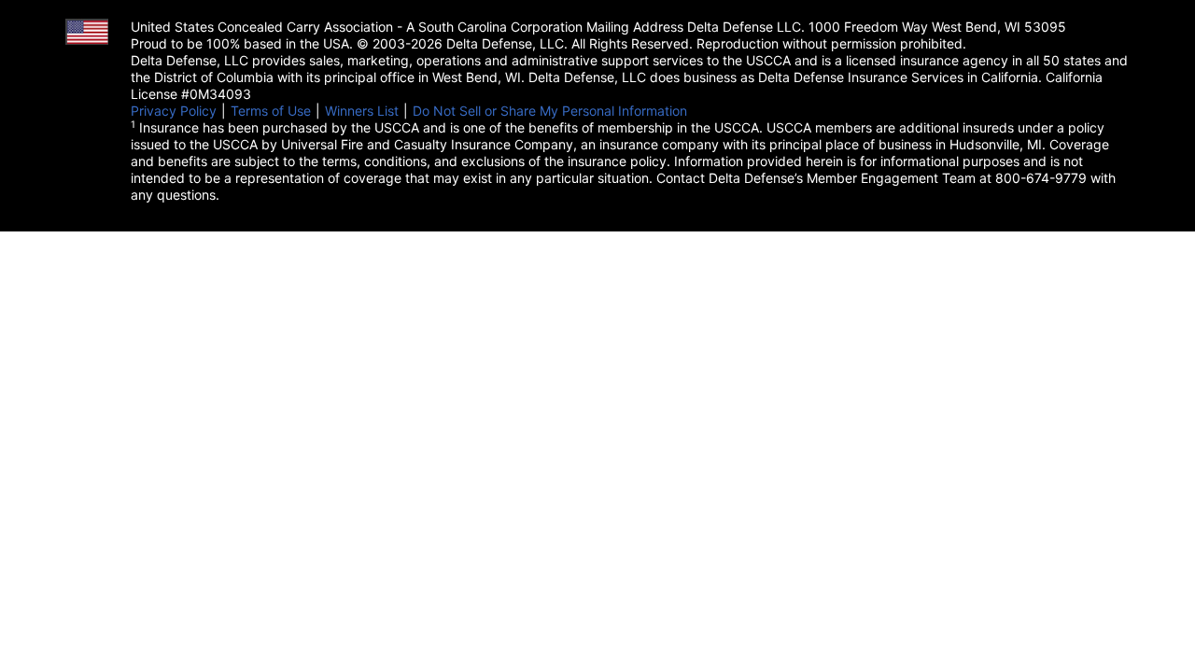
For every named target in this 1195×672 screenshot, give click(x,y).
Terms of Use (271, 111)
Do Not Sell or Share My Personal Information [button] (550, 111)
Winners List (362, 111)
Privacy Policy (174, 111)
